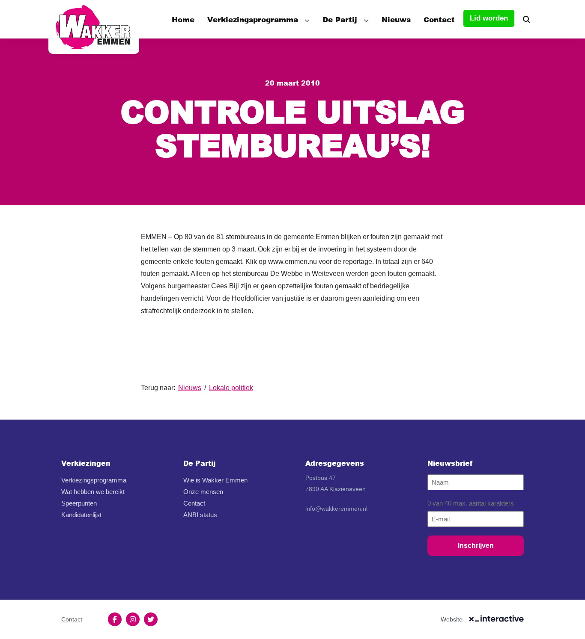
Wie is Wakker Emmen (215, 480)
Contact (439, 19)
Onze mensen (203, 491)
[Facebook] (115, 619)
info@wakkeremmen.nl (336, 508)
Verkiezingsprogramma (252, 19)
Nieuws (396, 19)
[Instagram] (133, 619)
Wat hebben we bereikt (93, 491)
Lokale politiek (231, 387)
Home (183, 19)
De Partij (339, 19)
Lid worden (489, 18)
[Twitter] (151, 619)
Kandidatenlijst (81, 514)
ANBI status (200, 514)
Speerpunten (79, 503)
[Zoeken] (526, 19)
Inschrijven (476, 545)
